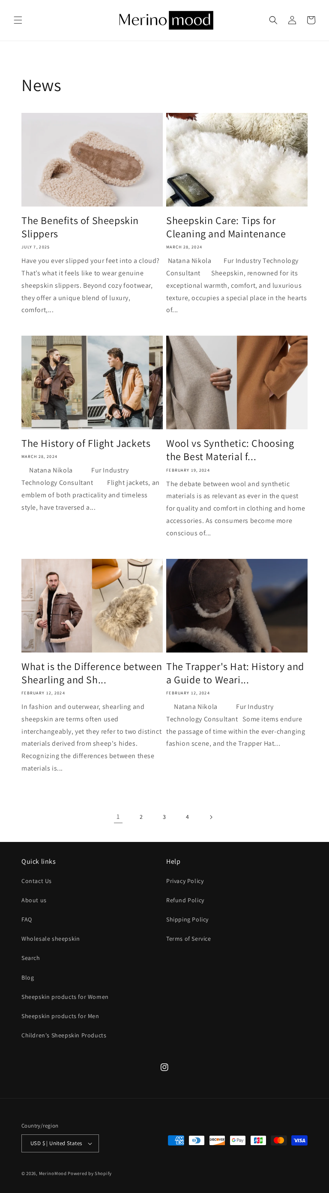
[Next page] (210, 817)
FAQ (26, 919)
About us (34, 900)
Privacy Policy (184, 881)
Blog (27, 977)
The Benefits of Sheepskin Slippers (80, 227)
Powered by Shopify (90, 1173)
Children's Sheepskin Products (63, 1035)
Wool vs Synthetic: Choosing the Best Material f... (230, 450)
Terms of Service (188, 938)
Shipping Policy (187, 919)
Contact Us (36, 881)
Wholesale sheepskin (50, 938)
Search (30, 958)
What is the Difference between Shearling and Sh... (91, 673)
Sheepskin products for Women (65, 997)
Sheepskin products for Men (60, 1016)
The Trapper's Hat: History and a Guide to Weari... (235, 673)
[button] (18, 20)
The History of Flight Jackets (85, 443)
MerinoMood (53, 1173)
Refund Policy (185, 900)
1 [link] (118, 816)
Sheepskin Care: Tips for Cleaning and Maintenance (226, 227)
